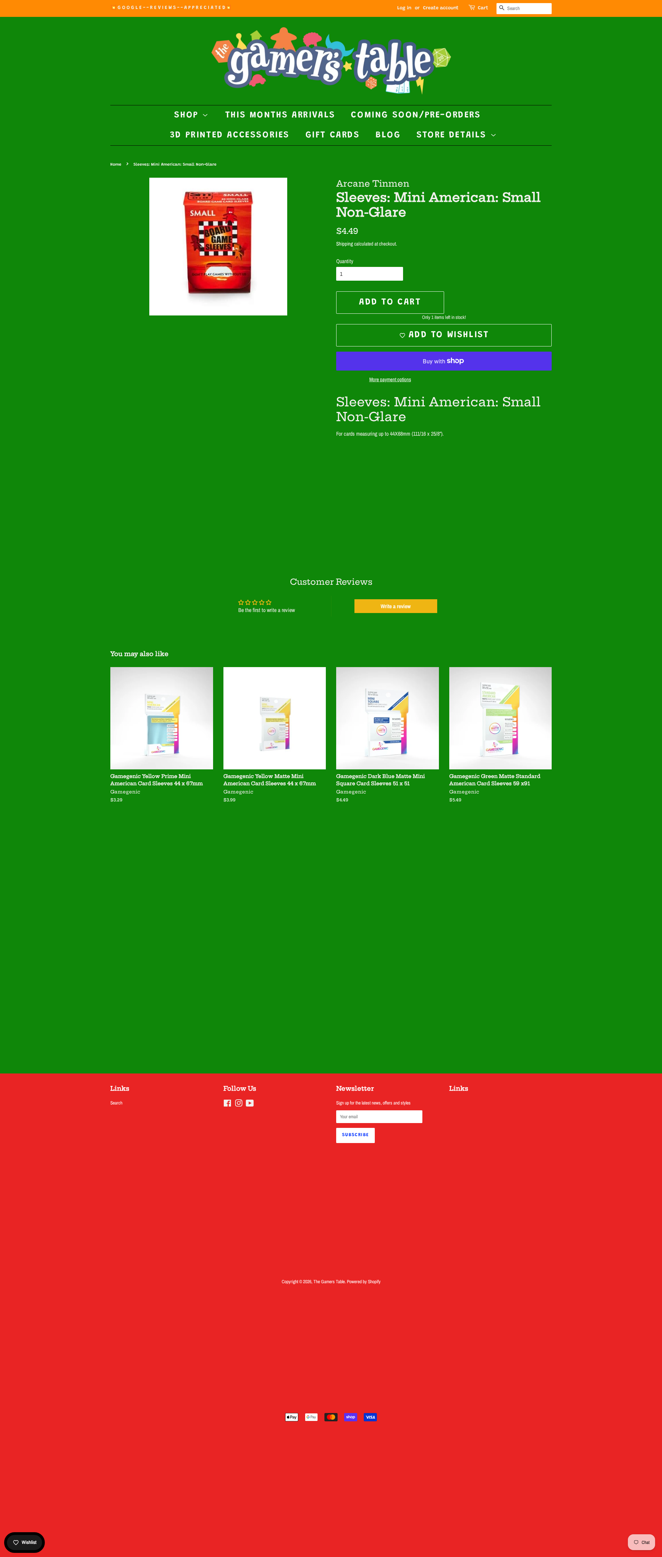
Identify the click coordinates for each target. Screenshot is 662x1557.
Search (116, 1103)
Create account (441, 8)
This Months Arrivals (280, 115)
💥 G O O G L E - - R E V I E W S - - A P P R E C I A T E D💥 (170, 8)
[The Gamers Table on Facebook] (227, 1104)
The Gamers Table (329, 1281)
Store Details (453, 135)
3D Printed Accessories (230, 135)
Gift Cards (332, 135)
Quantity (344, 261)
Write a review (396, 606)
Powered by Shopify (364, 1281)
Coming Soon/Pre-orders (416, 115)
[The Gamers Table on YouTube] (250, 1104)
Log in (404, 8)
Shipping (344, 243)
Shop (188, 115)
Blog (388, 135)
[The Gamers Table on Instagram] (238, 1104)
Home (115, 165)
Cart (483, 8)
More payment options (390, 379)
